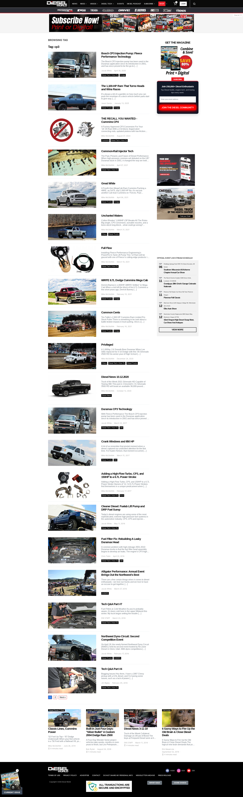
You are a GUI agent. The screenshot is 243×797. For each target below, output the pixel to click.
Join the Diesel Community (177, 107)
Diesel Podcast (134, 4)
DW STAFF (105, 618)
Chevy (104, 234)
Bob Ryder (90, 749)
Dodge (122, 75)
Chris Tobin (105, 556)
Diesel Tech (106, 4)
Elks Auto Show (170, 309)
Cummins (105, 140)
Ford (122, 495)
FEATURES (98, 710)
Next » (63, 697)
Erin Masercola (168, 749)
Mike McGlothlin (107, 136)
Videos (93, 4)
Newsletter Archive (145, 775)
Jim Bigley (105, 683)
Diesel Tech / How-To (110, 75)
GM (121, 428)
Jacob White (106, 71)
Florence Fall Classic (172, 297)
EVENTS (105, 593)
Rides (82, 4)
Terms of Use (54, 775)
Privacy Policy (70, 775)
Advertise (84, 775)
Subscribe (148, 4)
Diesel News (106, 395)
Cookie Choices (180, 783)
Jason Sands (106, 103)
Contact (96, 775)
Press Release (164, 775)
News (74, 4)
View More (178, 330)
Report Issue (154, 783)
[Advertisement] (176, 596)
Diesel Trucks (107, 108)
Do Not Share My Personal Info (118, 775)
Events (120, 4)
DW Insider (167, 710)
